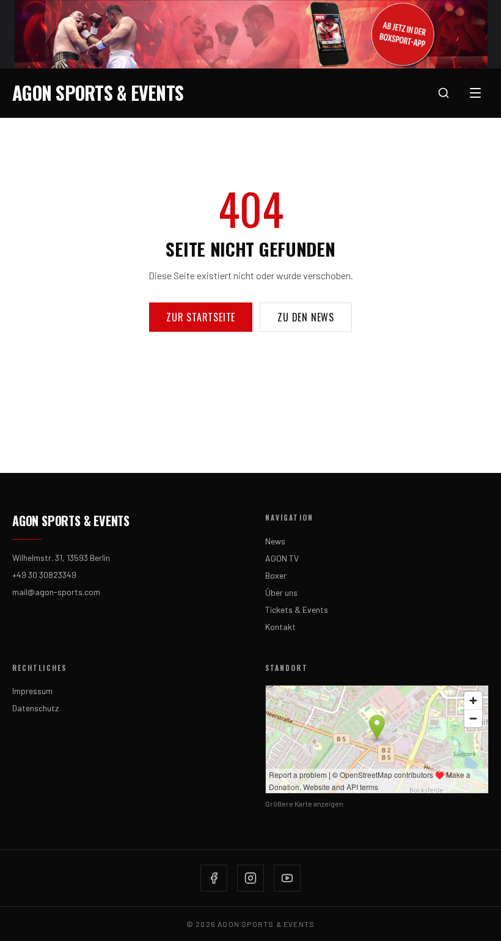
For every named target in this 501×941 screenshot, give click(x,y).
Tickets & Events (296, 609)
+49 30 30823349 (44, 574)
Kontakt (280, 626)
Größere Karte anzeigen (304, 803)
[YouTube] (287, 878)
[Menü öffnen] (475, 92)
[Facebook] (213, 878)
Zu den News (305, 317)
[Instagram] (250, 878)
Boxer (276, 575)
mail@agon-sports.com (56, 592)
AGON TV (282, 558)
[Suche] (443, 92)
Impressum (32, 691)
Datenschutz (35, 708)
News (275, 541)
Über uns (281, 592)
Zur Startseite (200, 317)
